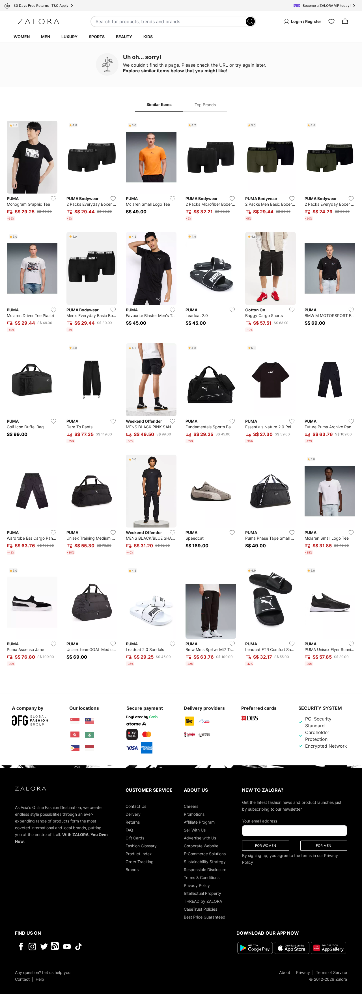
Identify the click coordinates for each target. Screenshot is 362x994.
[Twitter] (44, 946)
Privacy (303, 972)
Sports (97, 36)
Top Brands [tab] (205, 104)
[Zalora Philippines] (75, 748)
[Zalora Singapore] (75, 721)
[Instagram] (32, 946)
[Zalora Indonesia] (89, 748)
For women (265, 845)
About (284, 972)
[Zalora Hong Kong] (75, 734)
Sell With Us (195, 830)
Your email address (259, 821)
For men (323, 845)
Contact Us (136, 806)
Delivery (133, 814)
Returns (133, 822)
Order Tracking (140, 861)
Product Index (139, 853)
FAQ (129, 830)
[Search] (250, 21)
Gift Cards (135, 837)
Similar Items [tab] (159, 104)
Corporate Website (201, 845)
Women (22, 36)
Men (45, 36)
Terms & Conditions (201, 877)
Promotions (194, 814)
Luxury (69, 36)
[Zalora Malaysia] (89, 721)
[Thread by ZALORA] (55, 946)
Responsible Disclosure (205, 869)
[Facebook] (21, 946)
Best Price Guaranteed (204, 917)
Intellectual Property (202, 893)
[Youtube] (67, 946)
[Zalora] (38, 21)
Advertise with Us (200, 837)
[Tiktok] (115, 946)
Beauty (124, 36)
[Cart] (345, 21)
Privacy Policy (197, 885)
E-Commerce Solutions (205, 853)
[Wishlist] (331, 21)
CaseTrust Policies (200, 909)
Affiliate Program (199, 822)
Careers (191, 806)
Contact (22, 979)
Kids (148, 36)
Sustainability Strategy (205, 861)
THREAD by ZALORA (203, 901)
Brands (132, 869)
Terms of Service (331, 972)
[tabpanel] (181, 394)
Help (40, 979)
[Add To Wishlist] (53, 198)
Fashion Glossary (141, 845)
